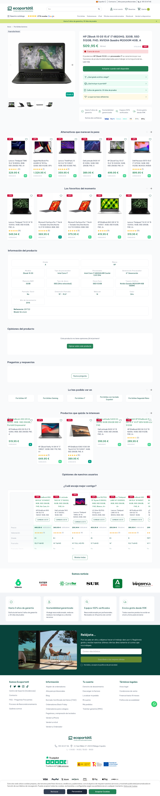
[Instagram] (23, 686)
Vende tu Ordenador (54, 727)
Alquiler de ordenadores (55, 687)
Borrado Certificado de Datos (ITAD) (61, 700)
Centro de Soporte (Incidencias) (22, 691)
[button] (40, 16)
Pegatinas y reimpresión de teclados (61, 713)
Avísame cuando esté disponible (115, 69)
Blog (48, 695)
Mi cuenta (87, 700)
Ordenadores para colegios (57, 709)
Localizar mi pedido (91, 695)
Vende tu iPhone (52, 718)
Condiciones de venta (128, 691)
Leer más (86, 62)
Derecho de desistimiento (93, 687)
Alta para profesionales (55, 691)
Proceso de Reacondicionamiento (23, 704)
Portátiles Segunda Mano (138, 398)
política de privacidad (108, 665)
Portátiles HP (21, 398)
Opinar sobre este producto (80, 346)
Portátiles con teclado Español (109, 398)
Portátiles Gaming (50, 398)
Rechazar (54, 792)
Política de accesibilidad (129, 700)
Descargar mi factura (91, 691)
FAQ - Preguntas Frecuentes (20, 700)
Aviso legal (123, 687)
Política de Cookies (130, 786)
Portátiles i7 (80, 398)
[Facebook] (10, 686)
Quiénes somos (15, 709)
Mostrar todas (80, 557)
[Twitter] (14, 686)
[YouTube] (19, 686)
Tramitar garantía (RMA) (93, 709)
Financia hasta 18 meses (129, 695)
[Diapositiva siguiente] (72, 65)
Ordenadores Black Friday (56, 704)
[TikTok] (27, 686)
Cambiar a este (42, 520)
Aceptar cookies (102, 792)
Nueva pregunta (80, 376)
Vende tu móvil (52, 722)
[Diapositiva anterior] (10, 65)
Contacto (13, 695)
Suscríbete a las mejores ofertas (111, 659)
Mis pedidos (87, 704)
